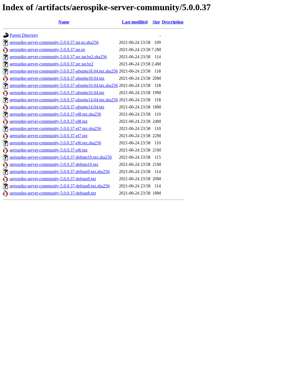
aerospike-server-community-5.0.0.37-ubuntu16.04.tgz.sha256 (64, 85)
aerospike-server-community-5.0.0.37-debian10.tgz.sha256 (61, 157)
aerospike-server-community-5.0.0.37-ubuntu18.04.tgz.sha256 (64, 71)
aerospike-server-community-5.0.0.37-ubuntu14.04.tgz (57, 107)
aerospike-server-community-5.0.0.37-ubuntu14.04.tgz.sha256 (64, 99)
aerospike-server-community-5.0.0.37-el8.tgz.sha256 (55, 114)
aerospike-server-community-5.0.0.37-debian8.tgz (53, 193)
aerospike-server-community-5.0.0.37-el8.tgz (49, 121)
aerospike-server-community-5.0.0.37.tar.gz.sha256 (54, 42)
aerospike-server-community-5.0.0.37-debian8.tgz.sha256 (60, 186)
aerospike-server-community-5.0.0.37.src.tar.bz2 (51, 64)
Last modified (135, 22)
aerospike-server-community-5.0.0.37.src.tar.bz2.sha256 (58, 56)
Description (172, 22)
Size (156, 22)
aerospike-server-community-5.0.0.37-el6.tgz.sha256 (55, 142)
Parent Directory (24, 35)
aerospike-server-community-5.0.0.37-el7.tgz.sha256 (55, 128)
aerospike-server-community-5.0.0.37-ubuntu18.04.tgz (57, 78)
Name (63, 22)
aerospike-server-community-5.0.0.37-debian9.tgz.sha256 (60, 171)
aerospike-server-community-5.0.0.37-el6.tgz (49, 150)
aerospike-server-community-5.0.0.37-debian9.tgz (53, 178)
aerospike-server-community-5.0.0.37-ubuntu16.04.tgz (57, 92)
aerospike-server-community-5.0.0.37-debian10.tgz (54, 164)
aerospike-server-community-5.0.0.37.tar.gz (47, 49)
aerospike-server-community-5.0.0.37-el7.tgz (49, 135)
